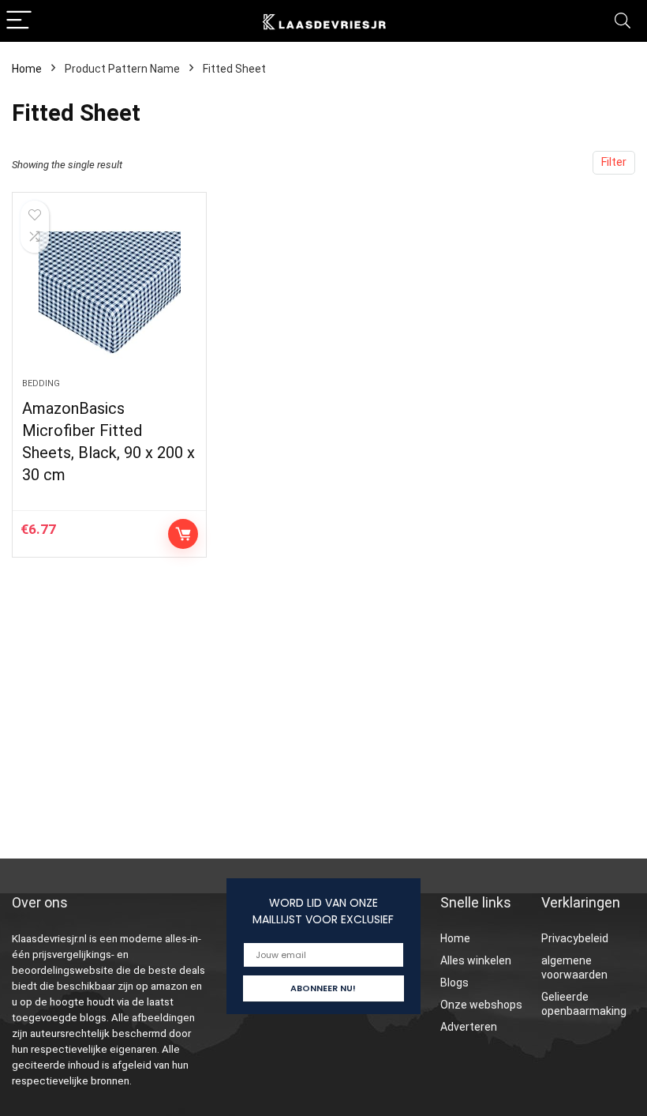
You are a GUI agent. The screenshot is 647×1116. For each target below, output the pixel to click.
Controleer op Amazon (183, 534)
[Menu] (19, 21)
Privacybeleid (574, 938)
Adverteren (468, 1026)
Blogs (454, 982)
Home (27, 68)
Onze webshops (481, 1004)
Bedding (41, 383)
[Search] (622, 21)
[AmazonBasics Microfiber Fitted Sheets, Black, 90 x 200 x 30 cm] (109, 293)
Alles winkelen (475, 960)
